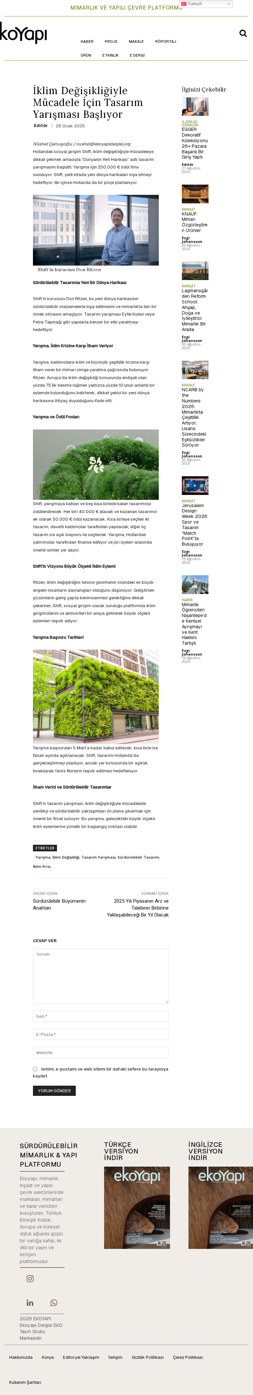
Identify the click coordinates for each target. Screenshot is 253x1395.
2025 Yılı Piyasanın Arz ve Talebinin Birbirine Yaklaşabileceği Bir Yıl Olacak (138, 908)
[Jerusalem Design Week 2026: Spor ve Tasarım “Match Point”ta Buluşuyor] (195, 485)
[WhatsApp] (53, 1303)
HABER (187, 600)
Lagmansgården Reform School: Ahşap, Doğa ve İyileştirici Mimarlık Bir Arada (195, 310)
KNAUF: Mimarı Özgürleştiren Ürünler (195, 222)
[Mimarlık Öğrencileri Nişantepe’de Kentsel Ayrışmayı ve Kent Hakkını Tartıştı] (195, 584)
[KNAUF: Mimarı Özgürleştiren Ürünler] (195, 194)
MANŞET (189, 209)
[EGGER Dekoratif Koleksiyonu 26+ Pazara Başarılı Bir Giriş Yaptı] (195, 106)
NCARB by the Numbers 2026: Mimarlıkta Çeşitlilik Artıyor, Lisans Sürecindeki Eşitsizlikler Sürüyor (194, 417)
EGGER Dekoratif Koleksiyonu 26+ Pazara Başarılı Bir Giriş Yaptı (195, 143)
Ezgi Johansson (192, 239)
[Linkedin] (30, 1303)
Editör (41, 125)
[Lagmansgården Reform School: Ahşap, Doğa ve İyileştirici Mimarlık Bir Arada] (195, 271)
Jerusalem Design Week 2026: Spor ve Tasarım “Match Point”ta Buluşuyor (195, 525)
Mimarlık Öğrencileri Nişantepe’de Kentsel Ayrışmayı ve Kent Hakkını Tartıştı (194, 624)
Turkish (194, 3)
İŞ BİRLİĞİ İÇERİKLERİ (190, 123)
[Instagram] (30, 1279)
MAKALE (188, 385)
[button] (243, 33)
